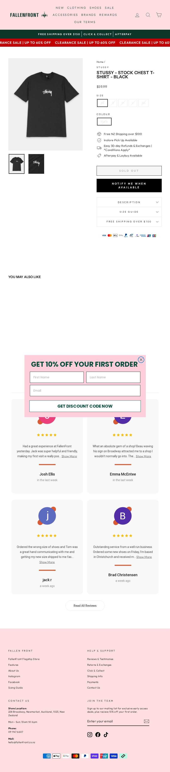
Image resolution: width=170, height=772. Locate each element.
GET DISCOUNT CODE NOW (85, 406)
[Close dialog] (141, 360)
